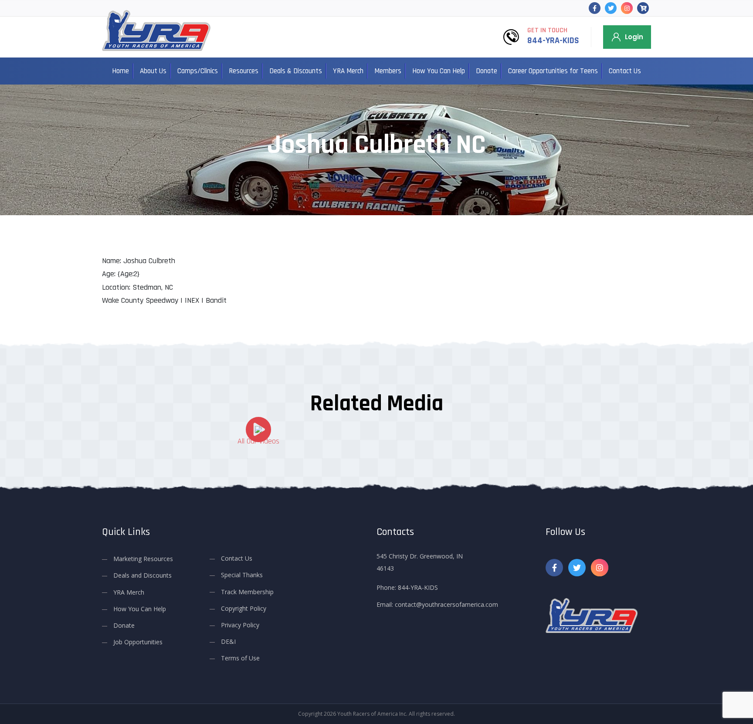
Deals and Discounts (142, 575)
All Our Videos (258, 441)
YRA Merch (348, 71)
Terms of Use (240, 658)
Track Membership (247, 592)
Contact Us (625, 71)
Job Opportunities (138, 642)
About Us (153, 71)
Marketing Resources (143, 559)
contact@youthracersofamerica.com (446, 604)
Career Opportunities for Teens (553, 71)
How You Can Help (438, 71)
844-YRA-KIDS (553, 40)
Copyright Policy (243, 608)
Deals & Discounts (295, 71)
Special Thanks (242, 575)
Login (634, 36)
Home (120, 71)
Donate (486, 71)
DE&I (228, 641)
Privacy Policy (240, 625)
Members (387, 71)
